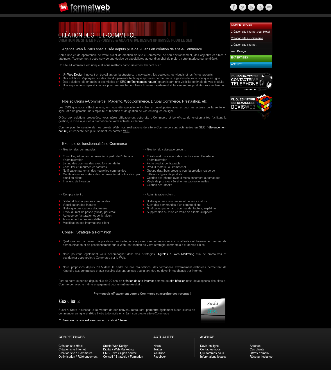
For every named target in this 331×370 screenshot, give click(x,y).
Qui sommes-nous (212, 353)
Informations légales (213, 356)
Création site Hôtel (71, 346)
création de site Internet (138, 281)
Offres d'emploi (259, 353)
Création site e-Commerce (76, 353)
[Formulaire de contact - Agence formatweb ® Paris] (268, 9)
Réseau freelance (261, 356)
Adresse (255, 346)
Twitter (158, 349)
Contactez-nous (210, 349)
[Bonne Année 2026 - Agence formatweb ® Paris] (260, 9)
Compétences (241, 24)
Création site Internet (243, 44)
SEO (123, 81)
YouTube (159, 353)
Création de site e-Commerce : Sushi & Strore (94, 320)
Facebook (160, 356)
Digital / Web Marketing (118, 349)
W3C (126, 131)
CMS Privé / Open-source (120, 353)
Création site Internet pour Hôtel (250, 31)
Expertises (239, 57)
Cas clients (257, 349)
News (157, 346)
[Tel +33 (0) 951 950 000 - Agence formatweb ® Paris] (251, 91)
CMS (68, 107)
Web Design (75, 74)
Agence (237, 64)
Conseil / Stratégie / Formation (123, 356)
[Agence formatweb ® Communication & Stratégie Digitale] (101, 16)
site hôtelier (177, 281)
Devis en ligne (209, 346)
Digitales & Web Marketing (175, 254)
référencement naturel (142, 81)
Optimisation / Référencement (78, 356)
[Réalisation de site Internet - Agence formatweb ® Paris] (211, 322)
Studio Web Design (115, 346)
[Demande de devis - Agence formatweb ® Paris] (251, 119)
